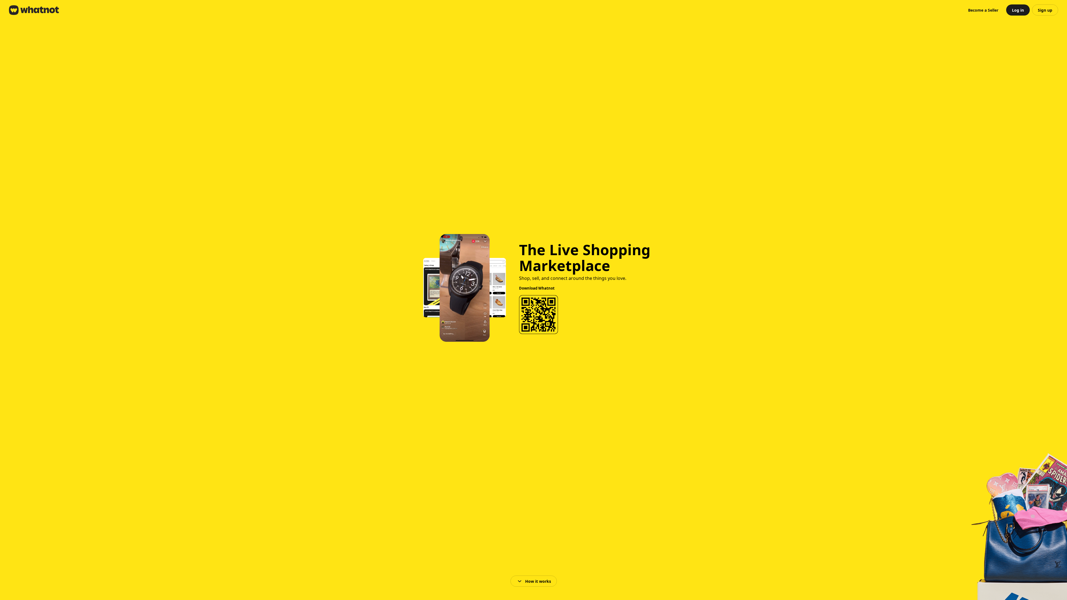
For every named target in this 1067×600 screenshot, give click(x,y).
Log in (1018, 10)
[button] (983, 10)
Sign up (1045, 10)
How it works (538, 581)
